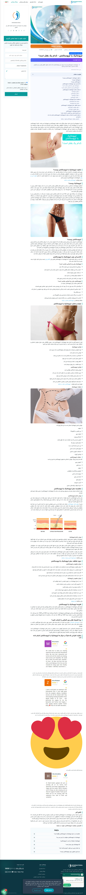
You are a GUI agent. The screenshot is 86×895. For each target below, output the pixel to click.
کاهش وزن (47, 259)
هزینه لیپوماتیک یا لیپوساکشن (73, 111)
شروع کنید (40, 2)
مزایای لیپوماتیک (75, 92)
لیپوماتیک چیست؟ (76, 80)
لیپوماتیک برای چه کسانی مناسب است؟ (70, 86)
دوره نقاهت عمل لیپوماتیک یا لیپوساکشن (70, 105)
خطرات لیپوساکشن (74, 97)
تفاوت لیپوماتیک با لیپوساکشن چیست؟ (71, 78)
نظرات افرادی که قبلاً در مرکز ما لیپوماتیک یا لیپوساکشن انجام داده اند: (64, 115)
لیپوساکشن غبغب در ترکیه (64, 384)
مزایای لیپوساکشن (75, 94)
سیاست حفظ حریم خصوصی (18, 83)
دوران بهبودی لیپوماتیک (74, 109)
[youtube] (16, 31)
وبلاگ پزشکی (14, 2)
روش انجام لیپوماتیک (74, 103)
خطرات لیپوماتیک (75, 95)
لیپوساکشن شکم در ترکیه (68, 300)
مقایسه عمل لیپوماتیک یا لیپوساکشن (71, 99)
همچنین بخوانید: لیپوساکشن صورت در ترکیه (70, 119)
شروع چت (66, 885)
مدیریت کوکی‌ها (37, 890)
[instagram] (19, 31)
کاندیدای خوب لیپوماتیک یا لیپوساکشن (71, 84)
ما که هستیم (33, 2)
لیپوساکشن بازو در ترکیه (70, 180)
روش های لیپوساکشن (73, 504)
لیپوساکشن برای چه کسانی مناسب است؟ (70, 88)
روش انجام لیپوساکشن (74, 101)
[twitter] (21, 31)
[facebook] (24, 31)
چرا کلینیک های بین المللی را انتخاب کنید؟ (70, 113)
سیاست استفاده (41, 874)
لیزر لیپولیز (73, 601)
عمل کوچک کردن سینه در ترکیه (69, 558)
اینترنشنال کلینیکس (75, 622)
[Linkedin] (13, 31)
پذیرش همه (49, 890)
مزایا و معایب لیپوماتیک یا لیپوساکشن (71, 90)
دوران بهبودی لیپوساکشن (73, 107)
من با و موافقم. (17, 83)
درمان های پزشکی (23, 2)
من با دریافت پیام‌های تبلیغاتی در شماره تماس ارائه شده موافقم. (17, 88)
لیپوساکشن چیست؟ (75, 82)
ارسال (16, 94)
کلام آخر (78, 117)
